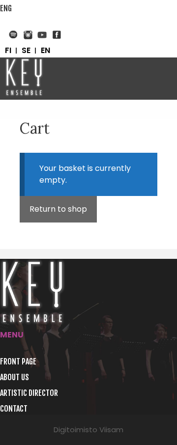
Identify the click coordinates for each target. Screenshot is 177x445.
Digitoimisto (75, 429)
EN (45, 51)
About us (14, 377)
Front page (18, 361)
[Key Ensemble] (24, 78)
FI (8, 51)
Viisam (111, 429)
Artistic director (29, 393)
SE (26, 51)
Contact (14, 409)
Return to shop (58, 209)
